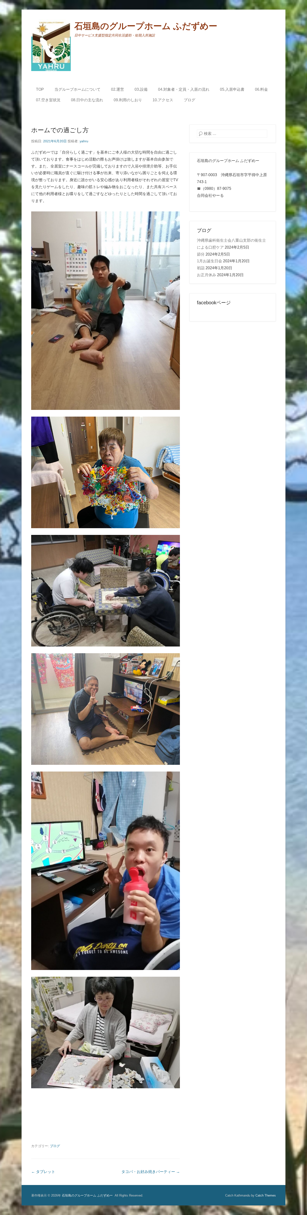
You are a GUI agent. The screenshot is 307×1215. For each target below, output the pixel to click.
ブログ (189, 100)
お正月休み (206, 275)
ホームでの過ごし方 (60, 130)
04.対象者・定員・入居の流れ (183, 89)
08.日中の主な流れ (87, 100)
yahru (84, 141)
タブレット (43, 1172)
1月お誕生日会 (209, 261)
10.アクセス (163, 100)
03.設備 (141, 89)
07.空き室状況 (48, 100)
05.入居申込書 (232, 89)
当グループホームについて (77, 89)
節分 (201, 254)
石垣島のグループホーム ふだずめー (145, 26)
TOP (40, 89)
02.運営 (117, 89)
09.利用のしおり (128, 100)
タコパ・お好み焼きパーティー (150, 1172)
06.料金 (261, 89)
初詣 (201, 268)
